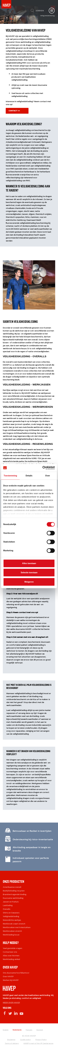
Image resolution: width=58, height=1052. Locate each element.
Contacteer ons (10, 951)
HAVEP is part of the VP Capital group (38, 1043)
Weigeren (29, 582)
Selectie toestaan (29, 572)
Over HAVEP (8, 976)
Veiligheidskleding (11, 916)
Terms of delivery (12, 1043)
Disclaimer (11, 1039)
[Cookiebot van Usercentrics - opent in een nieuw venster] (42, 468)
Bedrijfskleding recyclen (13, 890)
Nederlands (17, 1030)
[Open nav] (51, 10)
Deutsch (39, 1030)
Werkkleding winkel (11, 959)
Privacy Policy (41, 1039)
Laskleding (8, 905)
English (5, 1030)
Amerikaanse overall (12, 887)
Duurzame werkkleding (13, 898)
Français (29, 1030)
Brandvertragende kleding (14, 894)
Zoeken (40, 10)
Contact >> (14, 110)
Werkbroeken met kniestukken (16, 927)
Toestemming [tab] (10, 475)
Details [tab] (29, 475)
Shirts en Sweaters (11, 912)
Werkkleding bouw (11, 934)
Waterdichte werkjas (12, 920)
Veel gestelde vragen (12, 948)
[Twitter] (10, 1013)
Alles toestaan (29, 563)
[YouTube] (21, 1013)
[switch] (51, 534)
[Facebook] (4, 1013)
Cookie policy (25, 1039)
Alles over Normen (11, 955)
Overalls (6, 909)
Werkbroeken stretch (12, 931)
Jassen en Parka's (11, 901)
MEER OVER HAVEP (11, 1002)
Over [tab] (47, 475)
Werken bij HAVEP (11, 980)
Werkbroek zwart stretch (14, 923)
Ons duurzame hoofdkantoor (16, 972)
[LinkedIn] (16, 1013)
